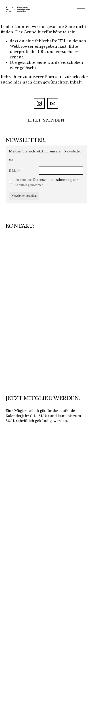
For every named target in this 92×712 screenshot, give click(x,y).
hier (18, 77)
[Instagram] (39, 103)
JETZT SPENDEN (46, 120)
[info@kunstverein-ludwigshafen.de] (52, 103)
